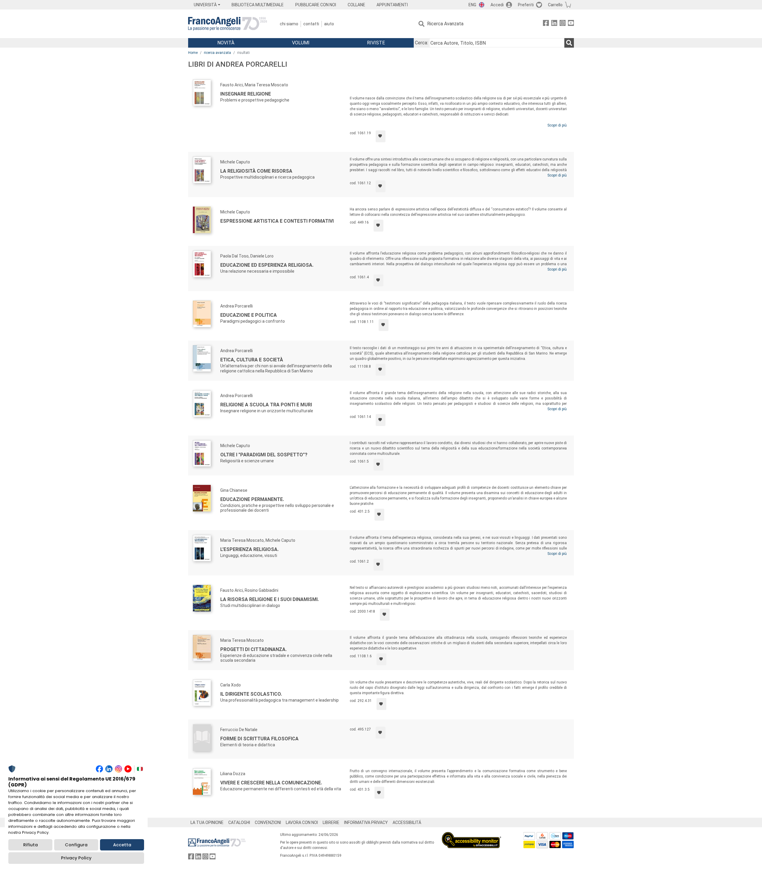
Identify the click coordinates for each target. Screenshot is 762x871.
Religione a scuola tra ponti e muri (266, 405)
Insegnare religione (245, 94)
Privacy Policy (76, 858)
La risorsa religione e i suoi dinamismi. (269, 599)
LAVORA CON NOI (302, 822)
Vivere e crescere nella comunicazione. (271, 783)
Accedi (497, 4)
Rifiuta (30, 845)
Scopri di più (557, 125)
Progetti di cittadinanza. (253, 649)
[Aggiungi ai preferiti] (380, 136)
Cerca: (421, 43)
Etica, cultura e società (251, 360)
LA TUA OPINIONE (207, 822)
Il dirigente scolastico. (251, 694)
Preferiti (526, 4)
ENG (472, 4)
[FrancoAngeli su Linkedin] (554, 24)
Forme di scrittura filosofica (259, 739)
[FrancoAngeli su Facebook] (546, 24)
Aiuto (329, 23)
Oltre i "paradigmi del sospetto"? (263, 455)
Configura (76, 845)
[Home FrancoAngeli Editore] (227, 24)
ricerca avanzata (217, 53)
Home (193, 53)
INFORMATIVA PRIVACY (366, 822)
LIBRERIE (331, 822)
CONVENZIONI (268, 822)
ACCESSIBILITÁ (407, 822)
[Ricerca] (569, 43)
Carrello (555, 4)
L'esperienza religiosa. (249, 549)
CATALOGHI (239, 822)
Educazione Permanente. (252, 499)
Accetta (122, 845)
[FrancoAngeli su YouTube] (571, 24)
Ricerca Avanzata (445, 23)
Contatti (311, 23)
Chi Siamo (289, 23)
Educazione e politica (248, 315)
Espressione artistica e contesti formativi (277, 221)
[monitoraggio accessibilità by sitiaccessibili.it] (471, 835)
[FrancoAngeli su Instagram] (563, 24)
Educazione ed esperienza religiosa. (266, 265)
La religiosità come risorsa (256, 171)
